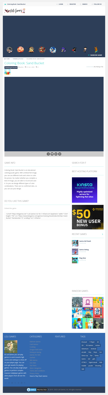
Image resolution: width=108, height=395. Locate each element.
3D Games (89, 345)
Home (8, 59)
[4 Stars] (91, 66)
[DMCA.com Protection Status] (37, 390)
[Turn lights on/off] (48, 154)
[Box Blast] (87, 302)
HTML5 (84, 362)
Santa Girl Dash (85, 241)
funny (97, 355)
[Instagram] (15, 382)
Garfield (32, 357)
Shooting (98, 366)
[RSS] (25, 382)
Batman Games (35, 342)
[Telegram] (21, 382)
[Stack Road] (87, 323)
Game (84, 359)
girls (93, 359)
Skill (83, 369)
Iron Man (33, 363)
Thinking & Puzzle (18, 59)
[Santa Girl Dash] (75, 243)
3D (83, 345)
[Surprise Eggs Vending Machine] (98, 313)
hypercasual (93, 362)
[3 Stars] (90, 66)
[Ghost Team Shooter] (98, 323)
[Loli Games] (15, 10)
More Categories (35, 368)
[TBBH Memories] (77, 302)
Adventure (85, 349)
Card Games (34, 344)
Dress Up (85, 355)
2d (98, 342)
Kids (100, 362)
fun (91, 355)
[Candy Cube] (98, 302)
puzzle (90, 366)
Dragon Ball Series (36, 350)
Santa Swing (84, 250)
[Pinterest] (18, 382)
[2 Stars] (88, 66)
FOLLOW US (97, 4)
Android (93, 349)
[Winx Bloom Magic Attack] (77, 313)
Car (100, 352)
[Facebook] (6, 382)
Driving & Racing (35, 352)
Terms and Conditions (37, 371)
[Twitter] (9, 382)
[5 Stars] (92, 66)
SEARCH (84, 4)
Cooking (32, 347)
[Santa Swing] (75, 252)
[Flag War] (75, 260)
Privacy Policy (34, 373)
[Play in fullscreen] (55, 154)
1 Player (92, 342)
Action (97, 345)
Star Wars (33, 365)
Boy (89, 352)
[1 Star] (87, 66)
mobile (84, 366)
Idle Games (33, 360)
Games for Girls (35, 355)
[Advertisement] (54, 30)
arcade (84, 352)
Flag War (82, 258)
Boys (95, 352)
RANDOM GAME (96, 55)
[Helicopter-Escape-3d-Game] (77, 323)
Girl (89, 359)
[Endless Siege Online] (87, 313)
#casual (84, 342)
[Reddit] (12, 382)
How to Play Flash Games (38, 376)
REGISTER (73, 4)
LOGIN (61, 4)
